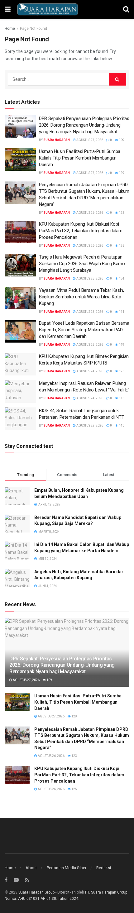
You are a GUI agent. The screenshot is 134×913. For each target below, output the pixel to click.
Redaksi (103, 867)
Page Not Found (33, 28)
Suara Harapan (56, 140)
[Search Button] (117, 79)
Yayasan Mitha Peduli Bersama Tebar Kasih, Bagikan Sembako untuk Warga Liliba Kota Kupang (81, 296)
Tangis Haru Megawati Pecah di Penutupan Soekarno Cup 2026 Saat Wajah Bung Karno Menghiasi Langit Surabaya (82, 263)
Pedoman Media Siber (66, 867)
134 (121, 278)
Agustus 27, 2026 (89, 140)
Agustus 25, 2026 (89, 278)
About (31, 867)
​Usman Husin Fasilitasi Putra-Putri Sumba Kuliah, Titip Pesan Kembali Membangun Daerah (79, 158)
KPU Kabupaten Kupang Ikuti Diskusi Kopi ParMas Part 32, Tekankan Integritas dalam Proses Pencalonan (80, 230)
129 (121, 173)
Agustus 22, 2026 (89, 425)
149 (121, 344)
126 (121, 371)
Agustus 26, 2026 (89, 212)
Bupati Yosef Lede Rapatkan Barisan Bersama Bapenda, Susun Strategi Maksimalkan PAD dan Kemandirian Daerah (84, 329)
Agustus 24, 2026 (89, 371)
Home (10, 28)
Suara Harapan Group (36, 892)
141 (121, 311)
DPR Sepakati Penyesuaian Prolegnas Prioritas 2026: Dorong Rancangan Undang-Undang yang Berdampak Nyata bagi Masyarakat (84, 125)
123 (121, 212)
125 (121, 245)
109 (121, 140)
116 (121, 398)
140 (121, 425)
